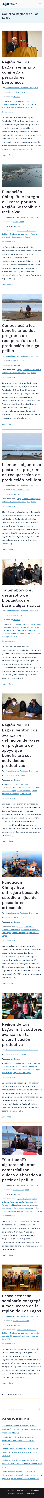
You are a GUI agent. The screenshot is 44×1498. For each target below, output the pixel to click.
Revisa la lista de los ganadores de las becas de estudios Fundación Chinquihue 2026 (22, 1463)
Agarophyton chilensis (26, 624)
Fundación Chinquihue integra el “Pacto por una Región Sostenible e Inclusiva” (21, 201)
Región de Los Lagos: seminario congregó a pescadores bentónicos (18, 72)
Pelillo (33, 373)
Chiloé (35, 1202)
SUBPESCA (21, 633)
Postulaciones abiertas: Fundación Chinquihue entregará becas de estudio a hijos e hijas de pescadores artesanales (22, 1475)
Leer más (6, 155)
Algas (19, 370)
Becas (19, 927)
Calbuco (24, 1066)
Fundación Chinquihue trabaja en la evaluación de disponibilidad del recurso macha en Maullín (21, 1429)
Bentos (20, 784)
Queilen (19, 1211)
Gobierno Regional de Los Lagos (16, 104)
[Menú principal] (40, 4)
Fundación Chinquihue (26, 101)
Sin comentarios (9, 112)
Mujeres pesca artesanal (22, 1208)
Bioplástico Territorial (11, 627)
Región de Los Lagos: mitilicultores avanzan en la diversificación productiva (22, 1034)
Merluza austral (16, 1336)
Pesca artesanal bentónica (22, 107)
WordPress (31, 1493)
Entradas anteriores (13, 1394)
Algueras (28, 1202)
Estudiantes (28, 927)
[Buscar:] (22, 1409)
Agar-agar (21, 1199)
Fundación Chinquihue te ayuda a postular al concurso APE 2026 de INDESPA (18, 1440)
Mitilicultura (7, 1073)
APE (18, 1066)
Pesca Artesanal (24, 791)
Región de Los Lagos (22, 1073)
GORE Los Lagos (9, 791)
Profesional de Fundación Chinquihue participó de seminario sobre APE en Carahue (20, 1452)
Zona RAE (6, 1339)
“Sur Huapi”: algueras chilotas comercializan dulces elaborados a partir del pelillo (21, 1169)
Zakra (22, 1493)
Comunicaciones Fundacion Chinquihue (22, 88)
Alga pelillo (19, 1202)
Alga (19, 499)
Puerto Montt (25, 794)
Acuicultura (22, 1063)
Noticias (16, 97)
